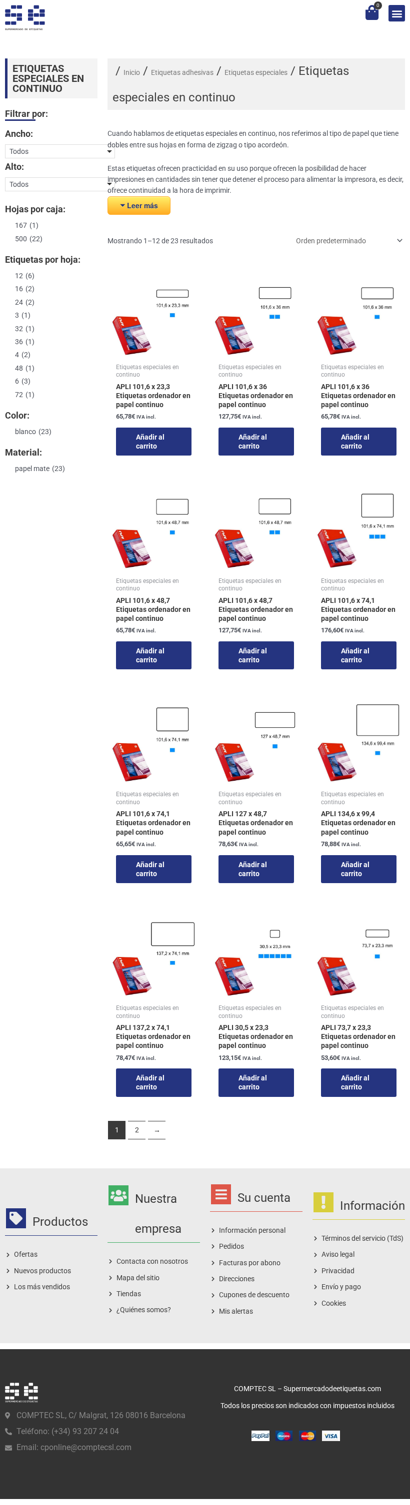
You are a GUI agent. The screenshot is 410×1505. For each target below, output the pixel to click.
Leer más (142, 205)
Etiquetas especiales (256, 72)
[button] (396, 13)
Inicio (132, 72)
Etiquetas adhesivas (182, 72)
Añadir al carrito (150, 441)
